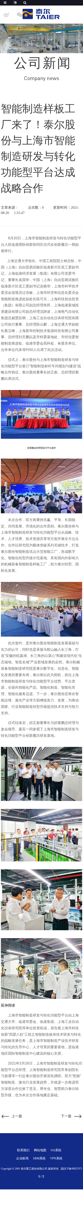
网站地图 (40, 1150)
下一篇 (66, 1116)
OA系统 (56, 1150)
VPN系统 (56, 1158)
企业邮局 (22, 1158)
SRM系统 (39, 1158)
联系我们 (23, 1150)
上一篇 (17, 1116)
